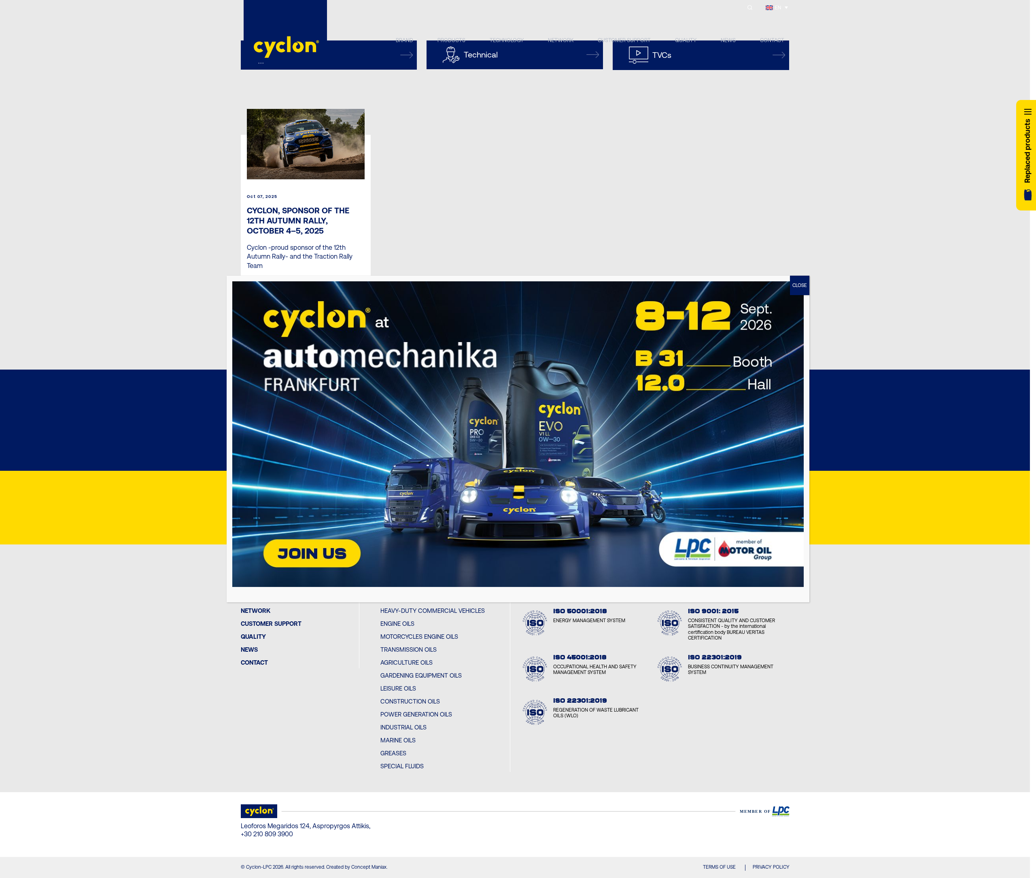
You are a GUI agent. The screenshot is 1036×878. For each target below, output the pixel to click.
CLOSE (799, 285)
